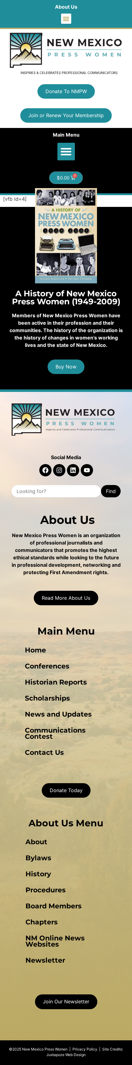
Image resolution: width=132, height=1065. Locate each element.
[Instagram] (59, 470)
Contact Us (44, 752)
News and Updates (58, 714)
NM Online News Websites (55, 941)
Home (35, 650)
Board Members (53, 906)
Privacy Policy (84, 1049)
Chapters (41, 922)
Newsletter (45, 960)
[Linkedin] (73, 470)
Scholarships (47, 698)
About (36, 842)
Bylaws (38, 858)
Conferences (47, 666)
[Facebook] (45, 470)
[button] (66, 19)
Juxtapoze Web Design (66, 1054)
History (38, 874)
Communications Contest (55, 733)
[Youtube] (87, 470)
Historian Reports (56, 682)
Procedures (45, 890)
